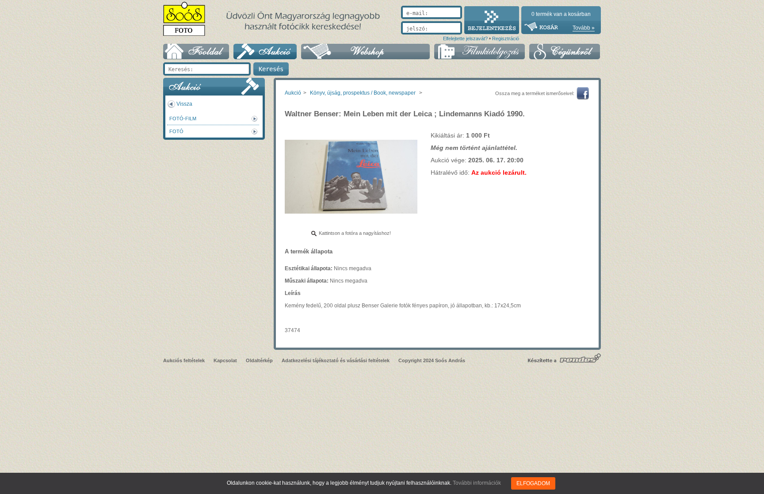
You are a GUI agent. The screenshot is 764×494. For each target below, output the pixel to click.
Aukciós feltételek (184, 360)
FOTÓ (176, 131)
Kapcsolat (225, 360)
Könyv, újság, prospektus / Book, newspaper (363, 93)
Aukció (293, 93)
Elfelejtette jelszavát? (465, 38)
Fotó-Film (182, 118)
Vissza (184, 104)
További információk (477, 483)
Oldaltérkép (259, 360)
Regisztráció (505, 38)
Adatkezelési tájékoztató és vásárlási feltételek (336, 360)
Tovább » (584, 28)
